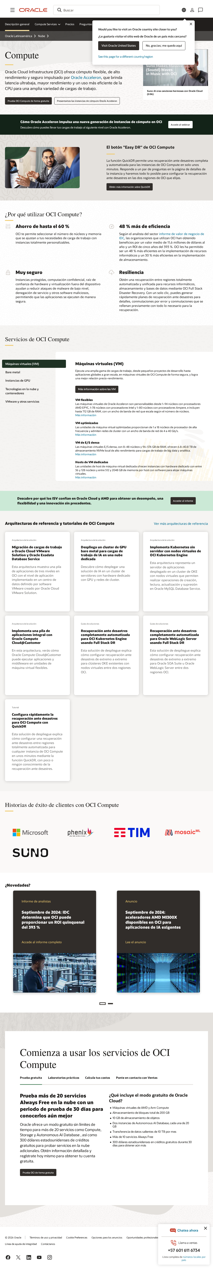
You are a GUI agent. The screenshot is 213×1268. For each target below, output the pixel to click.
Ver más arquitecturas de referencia (181, 523)
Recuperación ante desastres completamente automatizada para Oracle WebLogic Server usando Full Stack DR (174, 636)
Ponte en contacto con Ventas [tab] (136, 1078)
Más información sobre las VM (97, 389)
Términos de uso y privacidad (46, 1237)
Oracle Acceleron (86, 77)
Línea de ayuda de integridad (21, 1244)
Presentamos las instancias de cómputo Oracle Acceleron (87, 100)
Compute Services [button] (46, 24)
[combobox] (106, 10)
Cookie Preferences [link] (76, 1237)
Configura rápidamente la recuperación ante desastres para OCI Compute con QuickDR (35, 720)
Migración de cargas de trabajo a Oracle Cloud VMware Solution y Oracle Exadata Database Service (37, 553)
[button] (12, 9)
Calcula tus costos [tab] (97, 1078)
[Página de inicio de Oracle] (33, 10)
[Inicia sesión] (192, 9)
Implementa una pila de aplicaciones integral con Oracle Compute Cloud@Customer (32, 636)
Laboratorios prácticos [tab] (63, 1078)
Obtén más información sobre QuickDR (129, 186)
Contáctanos (48, 1244)
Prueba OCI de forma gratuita (38, 1172)
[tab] (34, 364)
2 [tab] (110, 1003)
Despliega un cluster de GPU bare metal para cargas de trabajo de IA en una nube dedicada (103, 553)
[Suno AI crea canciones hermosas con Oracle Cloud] (175, 67)
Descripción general (17, 24)
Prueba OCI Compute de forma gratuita (28, 100)
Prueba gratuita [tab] (31, 1078)
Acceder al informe (182, 499)
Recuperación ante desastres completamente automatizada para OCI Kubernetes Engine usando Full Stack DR (105, 636)
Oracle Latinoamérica (18, 36)
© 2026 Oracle (13, 1237)
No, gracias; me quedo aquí (164, 45)
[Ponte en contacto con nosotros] (200, 9)
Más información (85, 415)
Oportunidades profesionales (142, 1237)
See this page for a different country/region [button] (125, 56)
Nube (41, 36)
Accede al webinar (180, 123)
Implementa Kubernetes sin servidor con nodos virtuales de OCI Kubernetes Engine (175, 551)
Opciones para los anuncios (107, 1237)
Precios (69, 24)
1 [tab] (102, 1003)
